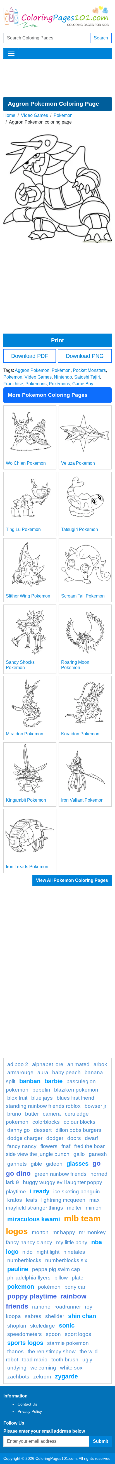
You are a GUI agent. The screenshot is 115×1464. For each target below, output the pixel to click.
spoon (53, 1334)
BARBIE (53, 1081)
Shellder (54, 1316)
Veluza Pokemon (78, 463)
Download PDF (29, 356)
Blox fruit (17, 1098)
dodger (54, 1138)
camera (52, 1114)
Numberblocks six (66, 1260)
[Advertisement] (57, 78)
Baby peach (66, 1072)
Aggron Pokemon (32, 370)
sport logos (78, 1334)
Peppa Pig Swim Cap (56, 1269)
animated (78, 1064)
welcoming (43, 1368)
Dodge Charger (24, 1138)
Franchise (13, 383)
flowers (49, 1146)
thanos (15, 1351)
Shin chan (82, 1315)
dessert (43, 1130)
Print (57, 340)
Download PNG (85, 356)
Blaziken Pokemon (76, 1090)
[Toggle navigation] (11, 53)
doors (74, 1138)
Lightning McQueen (63, 1200)
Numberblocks (24, 1260)
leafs (31, 1200)
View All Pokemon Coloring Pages (72, 880)
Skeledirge (42, 1326)
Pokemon (63, 115)
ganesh (98, 1154)
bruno (14, 1114)
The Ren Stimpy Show (52, 1351)
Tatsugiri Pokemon (79, 529)
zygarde (66, 1376)
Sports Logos (25, 1342)
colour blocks (79, 1122)
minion (94, 1208)
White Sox (71, 1368)
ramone (41, 1307)
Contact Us (27, 1404)
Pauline (17, 1268)
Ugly (87, 1360)
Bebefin (41, 1090)
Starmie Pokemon (68, 1343)
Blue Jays (42, 1098)
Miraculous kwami (33, 1219)
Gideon (54, 1164)
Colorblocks (46, 1122)
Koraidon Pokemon (80, 733)
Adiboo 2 (17, 1064)
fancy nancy (22, 1146)
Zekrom (42, 1377)
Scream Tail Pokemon (83, 596)
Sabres (33, 1316)
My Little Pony (71, 1242)
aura (42, 1072)
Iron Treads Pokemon (27, 866)
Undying (17, 1368)
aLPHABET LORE (47, 1064)
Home (9, 115)
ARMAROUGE (20, 1072)
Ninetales (74, 1252)
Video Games (34, 115)
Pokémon (61, 370)
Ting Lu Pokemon (23, 529)
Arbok (100, 1064)
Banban (29, 1081)
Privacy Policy (30, 1411)
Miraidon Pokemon (24, 733)
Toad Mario (34, 1360)
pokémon (49, 1287)
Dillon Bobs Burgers (78, 1130)
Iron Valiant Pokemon (82, 800)
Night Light (48, 1252)
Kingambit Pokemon (26, 800)
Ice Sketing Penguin (76, 1191)
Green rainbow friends (61, 1174)
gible (36, 1164)
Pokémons (59, 383)
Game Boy (82, 383)
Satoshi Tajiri (87, 377)
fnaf (65, 1146)
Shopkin (16, 1326)
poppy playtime (32, 1296)
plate (77, 1278)
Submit (100, 1441)
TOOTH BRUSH (64, 1360)
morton (40, 1232)
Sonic (67, 1325)
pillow (61, 1278)
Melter (74, 1208)
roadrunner (67, 1307)
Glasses (77, 1163)
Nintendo (63, 377)
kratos (14, 1200)
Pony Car (74, 1287)
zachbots (18, 1377)
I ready (39, 1191)
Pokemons (36, 383)
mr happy (63, 1232)
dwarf (91, 1138)
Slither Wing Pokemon (28, 596)
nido (27, 1252)
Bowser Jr (95, 1106)
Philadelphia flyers (29, 1278)
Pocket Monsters (89, 370)
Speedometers (24, 1334)
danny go (18, 1130)
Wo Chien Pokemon (26, 463)
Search (101, 38)
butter (32, 1114)
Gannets (17, 1164)
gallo (79, 1154)
